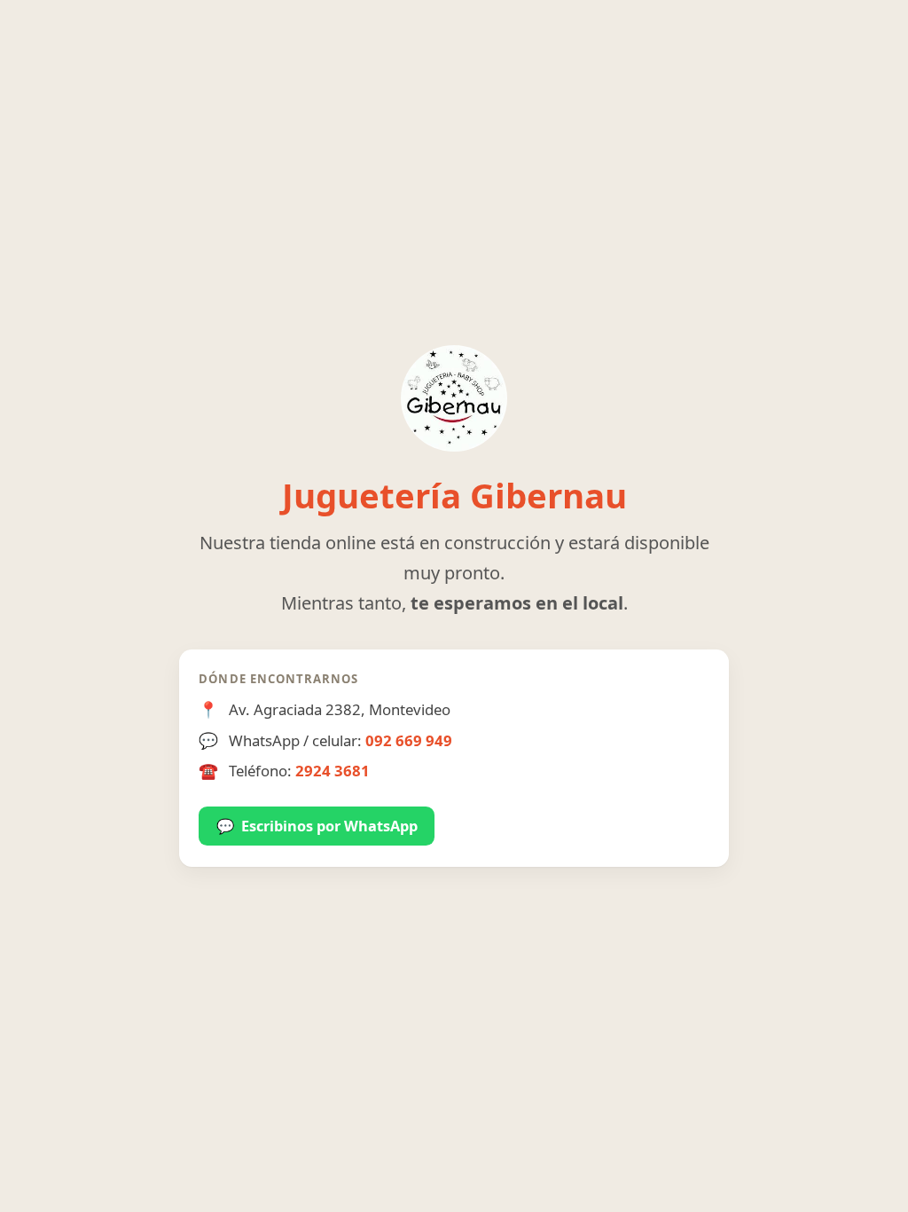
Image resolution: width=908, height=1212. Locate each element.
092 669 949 (408, 740)
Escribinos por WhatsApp (317, 826)
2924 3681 (332, 770)
